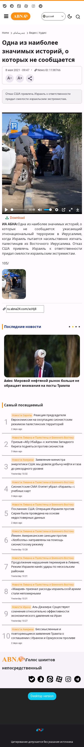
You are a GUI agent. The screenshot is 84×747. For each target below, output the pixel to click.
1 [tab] (69, 326)
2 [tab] (72, 326)
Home (5, 32)
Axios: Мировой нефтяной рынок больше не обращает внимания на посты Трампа (41, 383)
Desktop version (42, 696)
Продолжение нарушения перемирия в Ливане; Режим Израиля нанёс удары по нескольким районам (45, 565)
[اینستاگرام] (68, 679)
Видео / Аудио (37, 32)
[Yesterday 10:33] (42, 356)
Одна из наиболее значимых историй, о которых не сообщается (38, 51)
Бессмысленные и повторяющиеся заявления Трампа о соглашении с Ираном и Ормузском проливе (43, 634)
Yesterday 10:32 (19, 474)
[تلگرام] (77, 679)
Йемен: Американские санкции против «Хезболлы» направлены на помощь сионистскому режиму (42, 538)
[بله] (31, 679)
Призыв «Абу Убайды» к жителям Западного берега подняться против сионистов (42, 442)
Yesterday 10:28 (19, 549)
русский (50, 16)
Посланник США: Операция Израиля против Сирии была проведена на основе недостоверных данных (42, 511)
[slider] (19, 210)
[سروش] (40, 679)
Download (17, 218)
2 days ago (16, 429)
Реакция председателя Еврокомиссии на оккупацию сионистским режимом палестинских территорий (41, 420)
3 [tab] (76, 326)
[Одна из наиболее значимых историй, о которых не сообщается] (14, 284)
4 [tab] (79, 326)
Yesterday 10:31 (19, 576)
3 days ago (16, 451)
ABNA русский (25, 16)
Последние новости (22, 327)
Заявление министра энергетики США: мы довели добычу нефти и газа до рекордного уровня (46, 464)
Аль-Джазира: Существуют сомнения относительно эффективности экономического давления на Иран (40, 611)
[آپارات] (59, 679)
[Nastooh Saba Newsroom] (42, 730)
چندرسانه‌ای (19, 32)
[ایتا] (50, 679)
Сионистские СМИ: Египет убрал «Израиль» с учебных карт (43, 487)
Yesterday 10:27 (19, 621)
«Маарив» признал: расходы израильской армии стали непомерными (46, 589)
